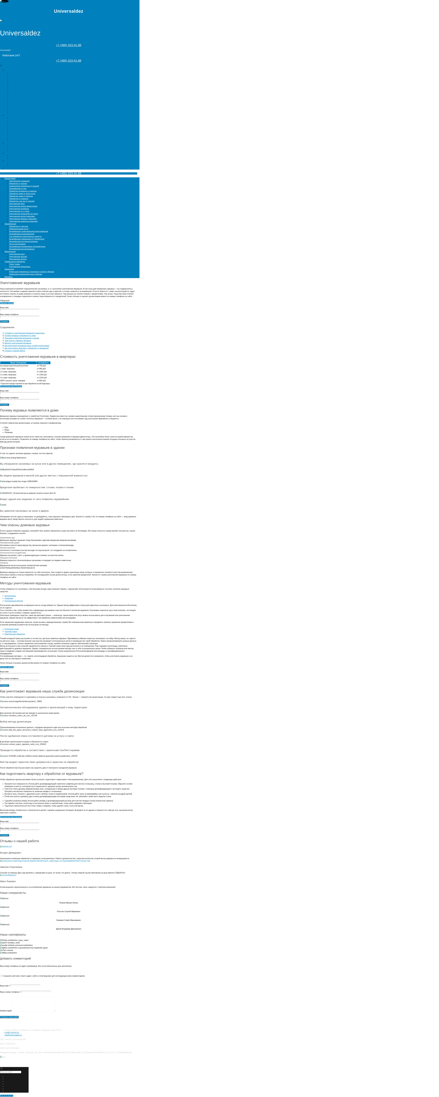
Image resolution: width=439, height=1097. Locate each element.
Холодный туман (12, 629)
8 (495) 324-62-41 (12, 1033)
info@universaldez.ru (13, 1035)
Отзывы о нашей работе (15, 351)
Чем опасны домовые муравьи (18, 341)
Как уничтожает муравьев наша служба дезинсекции (27, 346)
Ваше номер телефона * (10, 992)
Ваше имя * (5, 986)
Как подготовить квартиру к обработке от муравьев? (27, 348)
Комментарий (6, 1011)
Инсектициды (10, 596)
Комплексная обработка (15, 634)
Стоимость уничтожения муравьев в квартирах (25, 333)
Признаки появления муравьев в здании (22, 338)
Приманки (9, 598)
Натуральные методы (14, 601)
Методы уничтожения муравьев (18, 343)
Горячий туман (11, 632)
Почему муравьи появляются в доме (20, 336)
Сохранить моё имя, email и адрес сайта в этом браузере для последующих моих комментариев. (44, 976)
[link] (68, 539)
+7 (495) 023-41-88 (68, 45)
